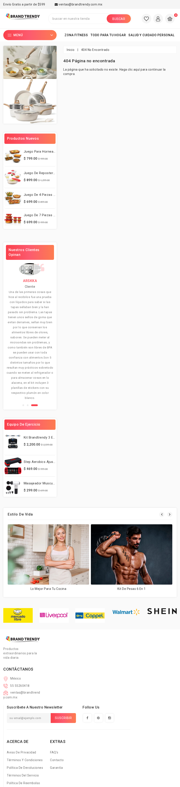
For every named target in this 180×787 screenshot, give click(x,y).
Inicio (70, 50)
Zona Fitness (76, 35)
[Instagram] (109, 718)
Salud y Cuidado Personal (151, 35)
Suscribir (63, 718)
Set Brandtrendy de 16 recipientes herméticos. (67, 768)
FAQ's (54, 752)
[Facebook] (87, 718)
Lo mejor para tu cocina (49, 589)
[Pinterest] (98, 718)
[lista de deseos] (146, 18)
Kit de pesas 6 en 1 (131, 589)
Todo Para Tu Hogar (108, 35)
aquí (136, 69)
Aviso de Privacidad (21, 752)
